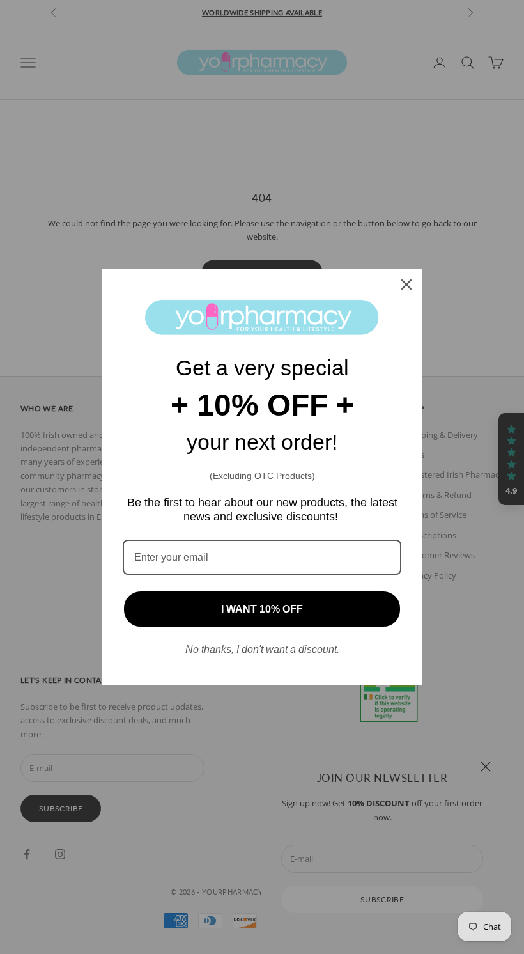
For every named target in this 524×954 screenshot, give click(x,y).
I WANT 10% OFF (262, 609)
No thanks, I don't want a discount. (262, 649)
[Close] (406, 284)
